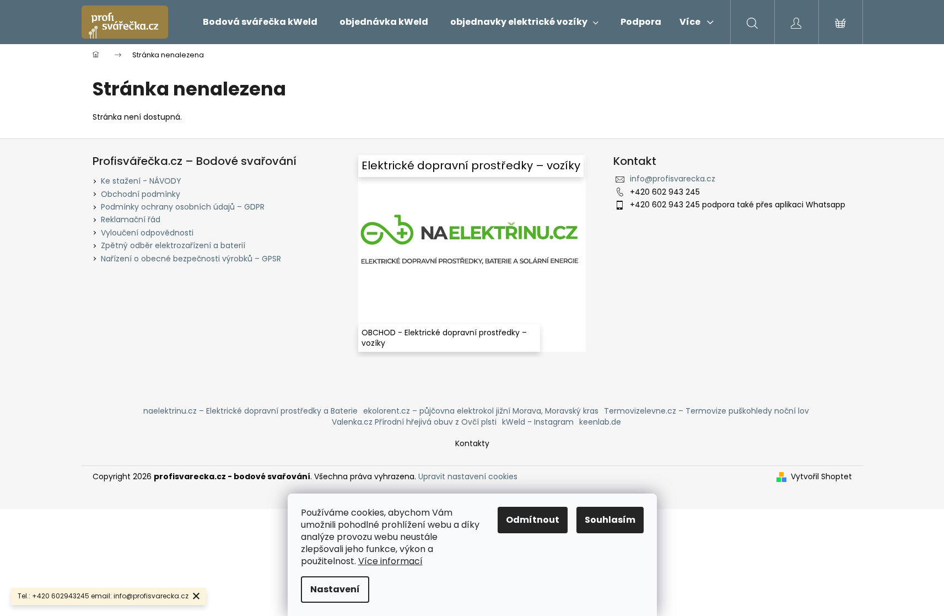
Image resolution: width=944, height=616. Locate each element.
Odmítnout (532, 519)
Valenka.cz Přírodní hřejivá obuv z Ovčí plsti (414, 421)
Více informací (390, 561)
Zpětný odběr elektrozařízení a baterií (173, 245)
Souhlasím (610, 519)
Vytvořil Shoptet (821, 477)
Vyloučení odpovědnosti (147, 232)
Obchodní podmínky (140, 194)
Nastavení (335, 589)
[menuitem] (260, 22)
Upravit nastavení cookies (467, 476)
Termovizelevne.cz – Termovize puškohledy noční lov (706, 410)
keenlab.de (600, 421)
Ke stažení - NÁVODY (141, 180)
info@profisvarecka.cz (672, 178)
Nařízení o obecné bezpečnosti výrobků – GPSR (191, 258)
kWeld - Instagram (538, 421)
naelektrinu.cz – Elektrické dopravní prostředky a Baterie (250, 410)
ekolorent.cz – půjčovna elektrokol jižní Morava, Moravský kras (480, 410)
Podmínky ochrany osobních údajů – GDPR (183, 206)
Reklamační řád (130, 219)
